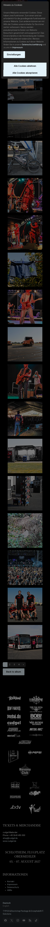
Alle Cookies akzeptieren (25, 73)
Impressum (17, 47)
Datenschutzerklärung (32, 44)
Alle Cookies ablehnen (25, 66)
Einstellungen (14, 54)
